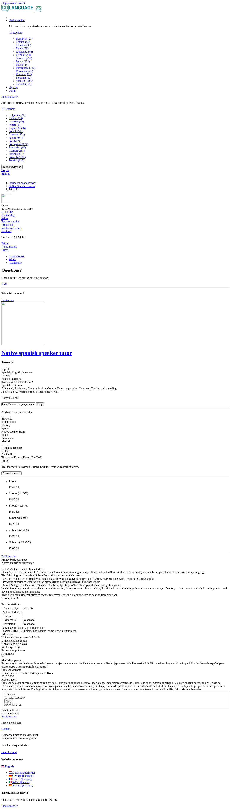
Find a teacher (9, 805)
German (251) (24, 58)
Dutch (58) (22, 48)
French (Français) (22, 779)
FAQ (4, 284)
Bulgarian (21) (24, 38)
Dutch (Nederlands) (23, 772)
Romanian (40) (24, 71)
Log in (12, 90)
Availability (15, 262)
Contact (5, 728)
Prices (4, 249)
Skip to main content (13, 3)
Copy (39, 404)
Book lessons (9, 246)
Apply (9, 701)
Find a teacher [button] (17, 20)
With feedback (17, 697)
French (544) (23, 54)
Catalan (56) (23, 41)
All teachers (15, 32)
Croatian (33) (23, 45)
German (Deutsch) (22, 775)
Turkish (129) (23, 84)
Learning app (9, 752)
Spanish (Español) (22, 785)
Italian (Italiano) (21, 782)
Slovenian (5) (23, 77)
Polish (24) (22, 64)
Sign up (13, 87)
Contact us (7, 300)
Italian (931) (23, 61)
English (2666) (24, 51)
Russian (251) (24, 74)
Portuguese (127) (25, 67)
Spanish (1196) (24, 80)
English (9, 766)
